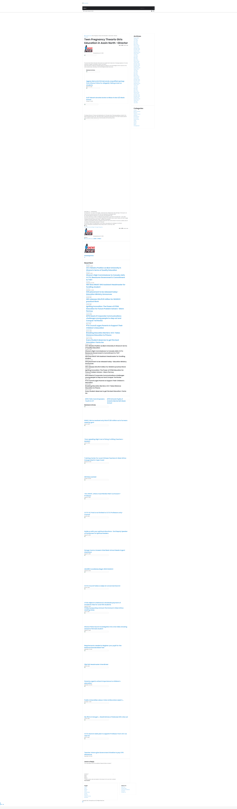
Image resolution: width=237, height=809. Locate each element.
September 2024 (137, 67)
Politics (84, 8)
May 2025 (136, 57)
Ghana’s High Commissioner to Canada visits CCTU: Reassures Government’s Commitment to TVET (105, 277)
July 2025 (135, 54)
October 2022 (136, 97)
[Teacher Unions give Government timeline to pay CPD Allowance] (96, 738)
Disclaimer (123, 790)
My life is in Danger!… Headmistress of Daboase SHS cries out (106, 717)
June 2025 (136, 56)
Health (135, 120)
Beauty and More (137, 111)
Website (85, 777)
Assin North (86, 227)
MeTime (85, 789)
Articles (135, 110)
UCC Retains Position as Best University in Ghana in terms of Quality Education (103, 269)
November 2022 (137, 96)
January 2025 (136, 62)
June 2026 (136, 40)
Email (85, 776)
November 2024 (137, 65)
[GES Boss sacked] (96, 463)
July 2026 (135, 39)
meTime (135, 121)
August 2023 (136, 84)
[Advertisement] (118, 22)
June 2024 (136, 71)
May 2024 (136, 72)
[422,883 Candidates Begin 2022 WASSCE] (96, 555)
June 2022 (136, 102)
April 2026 (136, 43)
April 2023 (136, 89)
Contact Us (123, 792)
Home (86, 35)
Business (135, 112)
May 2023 (136, 88)
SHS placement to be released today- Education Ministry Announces (102, 293)
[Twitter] (1, 804)
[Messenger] (94, 238)
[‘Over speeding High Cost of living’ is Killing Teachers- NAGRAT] (96, 425)
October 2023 (136, 82)
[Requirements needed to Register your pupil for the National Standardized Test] (96, 631)
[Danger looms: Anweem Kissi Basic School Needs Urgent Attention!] (96, 536)
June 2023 (136, 87)
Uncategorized (136, 125)
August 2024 (136, 69)
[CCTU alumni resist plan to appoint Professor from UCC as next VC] (96, 720)
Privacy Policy (124, 788)
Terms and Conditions (125, 789)
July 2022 (135, 101)
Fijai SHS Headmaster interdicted (96, 664)
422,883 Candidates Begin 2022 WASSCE (98, 569)
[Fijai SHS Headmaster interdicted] (96, 650)
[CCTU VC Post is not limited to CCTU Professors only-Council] (96, 498)
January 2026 (136, 47)
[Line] (98, 238)
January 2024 (136, 78)
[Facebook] (0, 803)
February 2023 (136, 92)
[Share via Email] (99, 238)
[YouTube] (82, 801)
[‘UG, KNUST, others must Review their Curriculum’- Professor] (96, 480)
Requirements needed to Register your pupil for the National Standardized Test (102, 647)
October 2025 (136, 50)
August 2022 (136, 100)
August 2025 (136, 53)
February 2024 (136, 76)
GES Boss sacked (90, 477)
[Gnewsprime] (85, 3)
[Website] (84, 257)
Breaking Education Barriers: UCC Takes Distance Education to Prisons (103, 334)
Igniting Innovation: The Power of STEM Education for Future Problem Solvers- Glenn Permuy (105, 308)
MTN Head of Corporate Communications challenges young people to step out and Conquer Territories (103, 318)
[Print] (100, 238)
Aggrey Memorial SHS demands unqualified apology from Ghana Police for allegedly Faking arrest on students (105, 83)
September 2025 (137, 52)
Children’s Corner (87, 796)
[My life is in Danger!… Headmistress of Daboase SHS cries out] (96, 703)
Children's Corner (137, 114)
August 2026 (136, 38)
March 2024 (136, 75)
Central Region (92, 227)
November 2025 (137, 49)
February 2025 (136, 61)
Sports (135, 124)
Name (85, 775)
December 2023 (137, 79)
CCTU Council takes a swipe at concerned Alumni (102, 586)
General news (89, 296)
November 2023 (137, 80)
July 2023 (135, 85)
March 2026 (136, 44)
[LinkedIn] (93, 238)
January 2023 (136, 93)
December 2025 (137, 48)
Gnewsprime (89, 256)
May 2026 (136, 41)
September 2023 (137, 83)
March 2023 (136, 91)
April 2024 (136, 74)
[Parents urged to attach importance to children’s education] (96, 667)
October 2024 (136, 66)
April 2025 (136, 58)
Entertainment (136, 116)
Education (90, 35)
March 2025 (136, 60)
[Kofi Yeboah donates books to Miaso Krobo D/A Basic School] (93, 88)
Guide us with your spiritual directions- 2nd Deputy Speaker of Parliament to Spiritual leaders (106, 532)
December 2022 (137, 94)
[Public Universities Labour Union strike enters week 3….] (96, 686)
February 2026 (136, 45)
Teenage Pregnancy (99, 227)
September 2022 (137, 98)
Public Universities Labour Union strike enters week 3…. (104, 700)
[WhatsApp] (96, 238)
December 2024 (137, 63)
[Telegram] (97, 238)
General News (87, 792)
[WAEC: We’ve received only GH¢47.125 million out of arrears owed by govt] (96, 406)
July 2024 (135, 70)
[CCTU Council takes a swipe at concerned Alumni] (96, 572)
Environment (136, 117)
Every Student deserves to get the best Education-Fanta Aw (102, 341)
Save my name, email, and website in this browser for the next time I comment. (100, 779)
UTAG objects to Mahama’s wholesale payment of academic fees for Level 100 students (102, 604)
